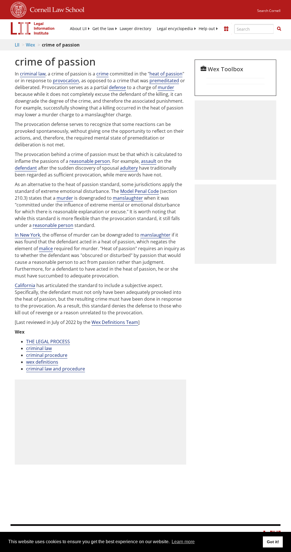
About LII (78, 28)
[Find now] (279, 28)
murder (166, 87)
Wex (30, 45)
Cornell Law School (55, 9)
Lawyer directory (135, 28)
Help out (207, 28)
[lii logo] (33, 28)
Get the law (103, 28)
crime (102, 74)
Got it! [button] (273, 542)
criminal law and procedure (55, 369)
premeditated (164, 80)
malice (46, 248)
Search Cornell (268, 10)
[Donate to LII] (226, 28)
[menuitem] (78, 28)
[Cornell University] (18, 9)
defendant (26, 168)
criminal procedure (46, 355)
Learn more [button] (183, 541)
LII (17, 45)
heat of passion (165, 74)
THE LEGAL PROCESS (48, 341)
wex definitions (42, 362)
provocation (66, 80)
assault (148, 161)
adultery (129, 168)
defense (117, 87)
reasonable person (89, 161)
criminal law (32, 74)
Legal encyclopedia (175, 28)
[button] (279, 29)
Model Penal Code (139, 191)
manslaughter (128, 198)
